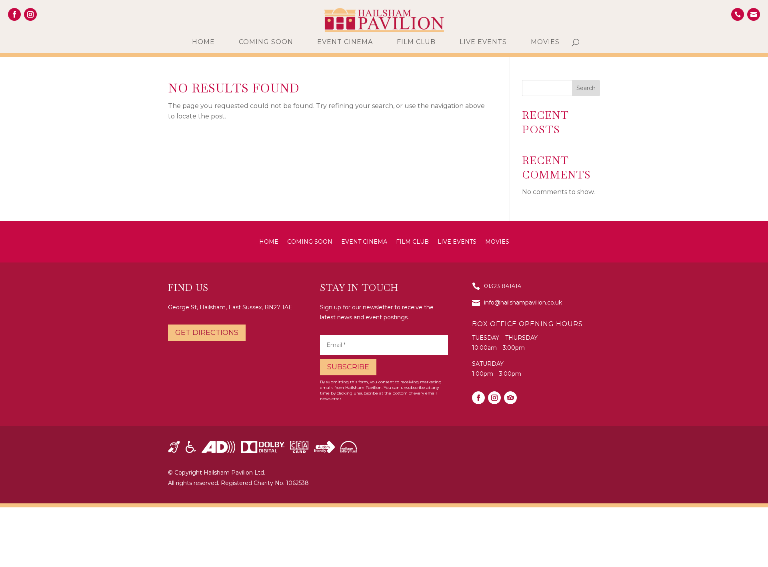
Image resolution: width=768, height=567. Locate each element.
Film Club (416, 42)
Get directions (206, 332)
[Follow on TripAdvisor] (510, 397)
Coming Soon (266, 42)
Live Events (483, 42)
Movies (545, 42)
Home (203, 42)
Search (586, 88)
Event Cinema (345, 42)
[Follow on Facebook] (14, 14)
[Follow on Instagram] (30, 14)
